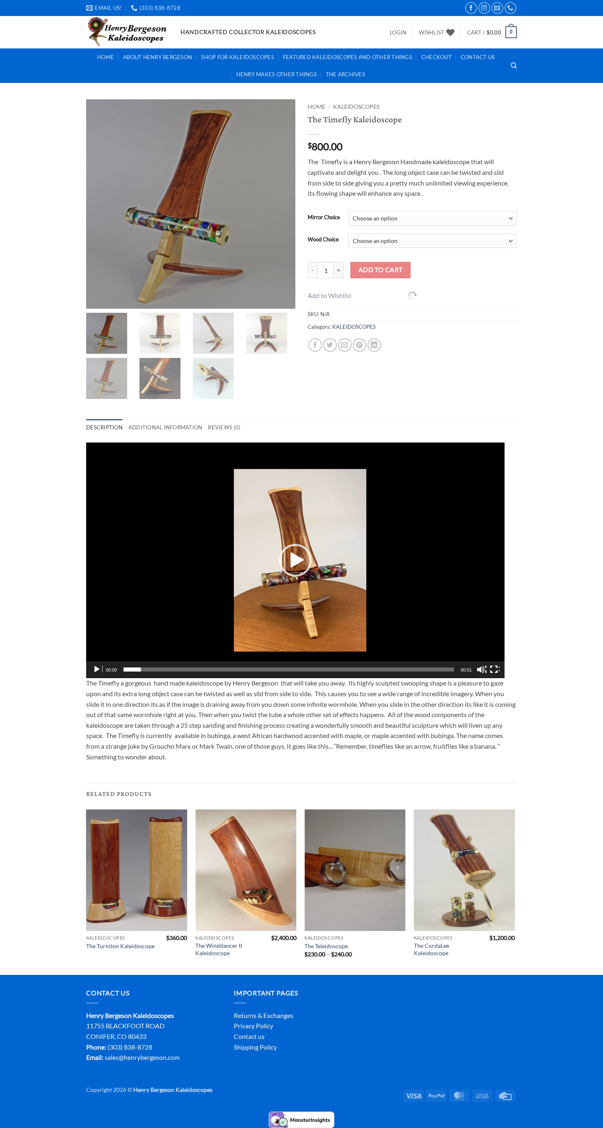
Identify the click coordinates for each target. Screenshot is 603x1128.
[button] (398, 32)
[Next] (514, 891)
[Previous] (86, 891)
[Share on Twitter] (330, 345)
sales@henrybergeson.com (142, 1057)
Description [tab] (104, 427)
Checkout (436, 57)
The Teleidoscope (326, 945)
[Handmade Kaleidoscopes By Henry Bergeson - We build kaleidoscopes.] (127, 32)
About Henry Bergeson (157, 57)
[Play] (98, 669)
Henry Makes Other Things (276, 74)
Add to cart (381, 269)
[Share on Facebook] (315, 345)
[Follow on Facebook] (471, 8)
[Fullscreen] (495, 669)
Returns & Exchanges (263, 1015)
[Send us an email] (497, 8)
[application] (295, 560)
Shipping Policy (255, 1047)
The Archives (345, 74)
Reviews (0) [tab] (224, 427)
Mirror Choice (324, 217)
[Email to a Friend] (345, 345)
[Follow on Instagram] (484, 8)
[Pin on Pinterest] (359, 345)
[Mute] (482, 669)
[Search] (514, 65)
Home (105, 57)
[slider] (288, 669)
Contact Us (478, 57)
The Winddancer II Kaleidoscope (218, 949)
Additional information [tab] (165, 427)
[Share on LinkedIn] (374, 345)
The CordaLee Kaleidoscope (431, 949)
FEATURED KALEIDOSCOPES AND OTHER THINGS (347, 57)
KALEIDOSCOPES (356, 106)
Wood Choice (323, 240)
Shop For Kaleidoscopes (237, 57)
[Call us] (510, 8)
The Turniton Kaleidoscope (120, 945)
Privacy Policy (253, 1025)
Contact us (249, 1036)
